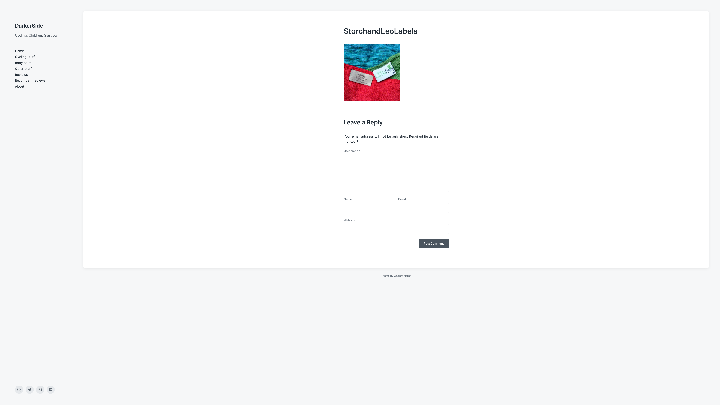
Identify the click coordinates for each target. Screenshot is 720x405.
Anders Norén (402, 275)
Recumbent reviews (30, 80)
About (19, 86)
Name (348, 199)
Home (19, 51)
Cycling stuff (24, 57)
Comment (352, 151)
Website (349, 220)
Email (402, 199)
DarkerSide (29, 25)
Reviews (21, 74)
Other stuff (23, 68)
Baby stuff (23, 63)
